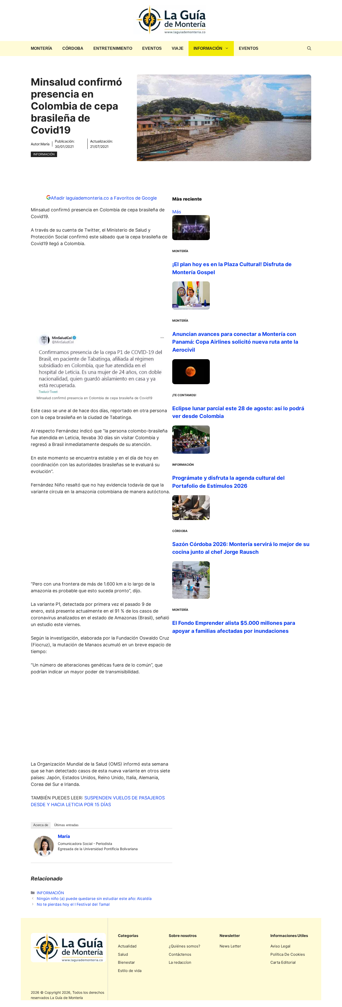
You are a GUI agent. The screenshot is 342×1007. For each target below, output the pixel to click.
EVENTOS (152, 48)
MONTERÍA (41, 48)
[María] (44, 854)
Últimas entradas (66, 825)
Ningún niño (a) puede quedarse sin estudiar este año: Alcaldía (94, 898)
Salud (123, 954)
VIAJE (178, 48)
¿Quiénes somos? (184, 946)
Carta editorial (283, 962)
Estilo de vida (129, 970)
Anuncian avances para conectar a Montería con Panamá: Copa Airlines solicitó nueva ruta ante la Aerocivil (235, 342)
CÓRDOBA (72, 48)
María (45, 144)
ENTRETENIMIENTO (112, 48)
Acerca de (40, 825)
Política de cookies (287, 954)
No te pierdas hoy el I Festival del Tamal (73, 904)
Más (176, 211)
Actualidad (127, 946)
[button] (309, 48)
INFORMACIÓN (208, 48)
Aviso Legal (280, 946)
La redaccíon (180, 962)
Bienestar (126, 962)
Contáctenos (180, 954)
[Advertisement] (101, 291)
